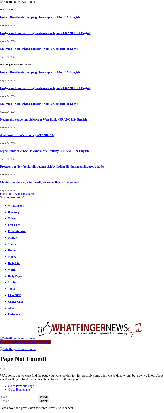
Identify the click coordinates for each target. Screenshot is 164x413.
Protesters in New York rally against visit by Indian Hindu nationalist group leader (52, 166)
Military (13, 237)
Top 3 (11, 288)
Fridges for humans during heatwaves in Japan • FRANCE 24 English (45, 33)
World (12, 269)
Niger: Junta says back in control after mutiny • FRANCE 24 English (44, 151)
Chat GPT (14, 295)
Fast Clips (14, 224)
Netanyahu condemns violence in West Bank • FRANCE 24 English (43, 119)
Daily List (14, 263)
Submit (43, 400)
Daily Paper (15, 276)
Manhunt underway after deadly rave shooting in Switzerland (39, 182)
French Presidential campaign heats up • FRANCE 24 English (40, 17)
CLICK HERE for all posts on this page (25, 342)
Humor (12, 250)
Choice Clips (15, 301)
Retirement (15, 314)
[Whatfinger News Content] (71, 338)
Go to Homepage (19, 389)
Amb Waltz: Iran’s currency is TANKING (27, 135)
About (12, 308)
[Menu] (1, 346)
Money (12, 256)
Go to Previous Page (21, 386)
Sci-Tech (13, 282)
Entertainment (17, 231)
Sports (12, 244)
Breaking (13, 212)
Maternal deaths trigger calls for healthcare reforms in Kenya (39, 48)
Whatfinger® (16, 205)
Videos (12, 218)
